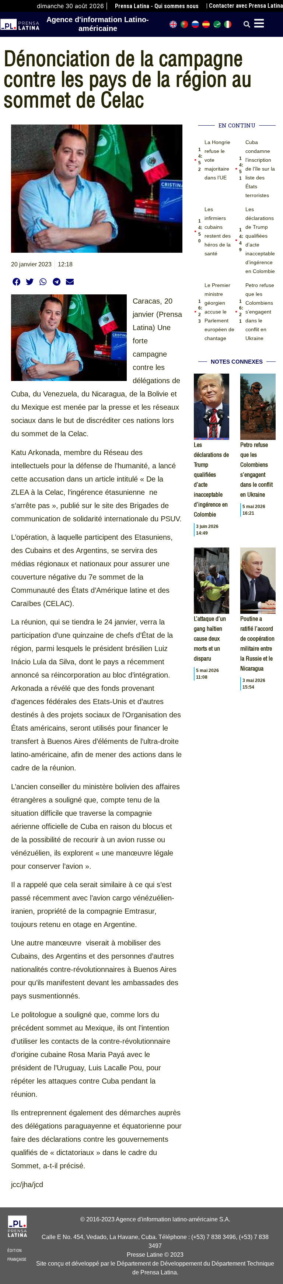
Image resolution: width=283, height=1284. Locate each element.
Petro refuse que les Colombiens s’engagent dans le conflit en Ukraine (259, 311)
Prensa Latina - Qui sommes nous (157, 6)
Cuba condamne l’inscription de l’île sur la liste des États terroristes (260, 168)
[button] (247, 24)
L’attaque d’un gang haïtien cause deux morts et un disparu (210, 638)
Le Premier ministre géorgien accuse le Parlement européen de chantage (219, 311)
